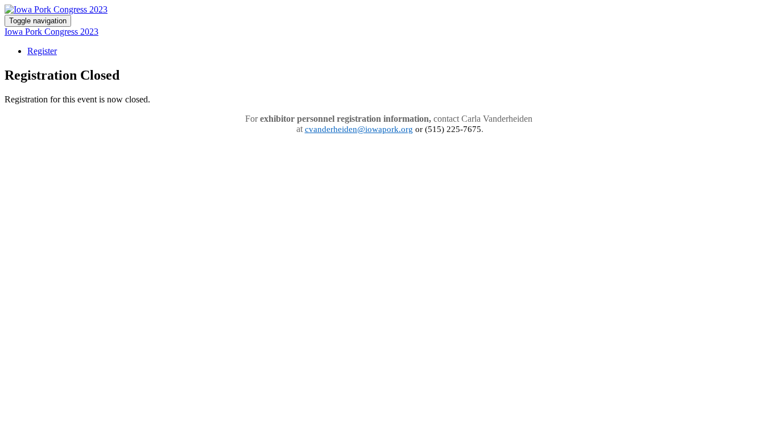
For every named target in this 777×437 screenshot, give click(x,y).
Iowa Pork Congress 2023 (51, 31)
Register (42, 51)
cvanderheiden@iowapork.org (359, 129)
